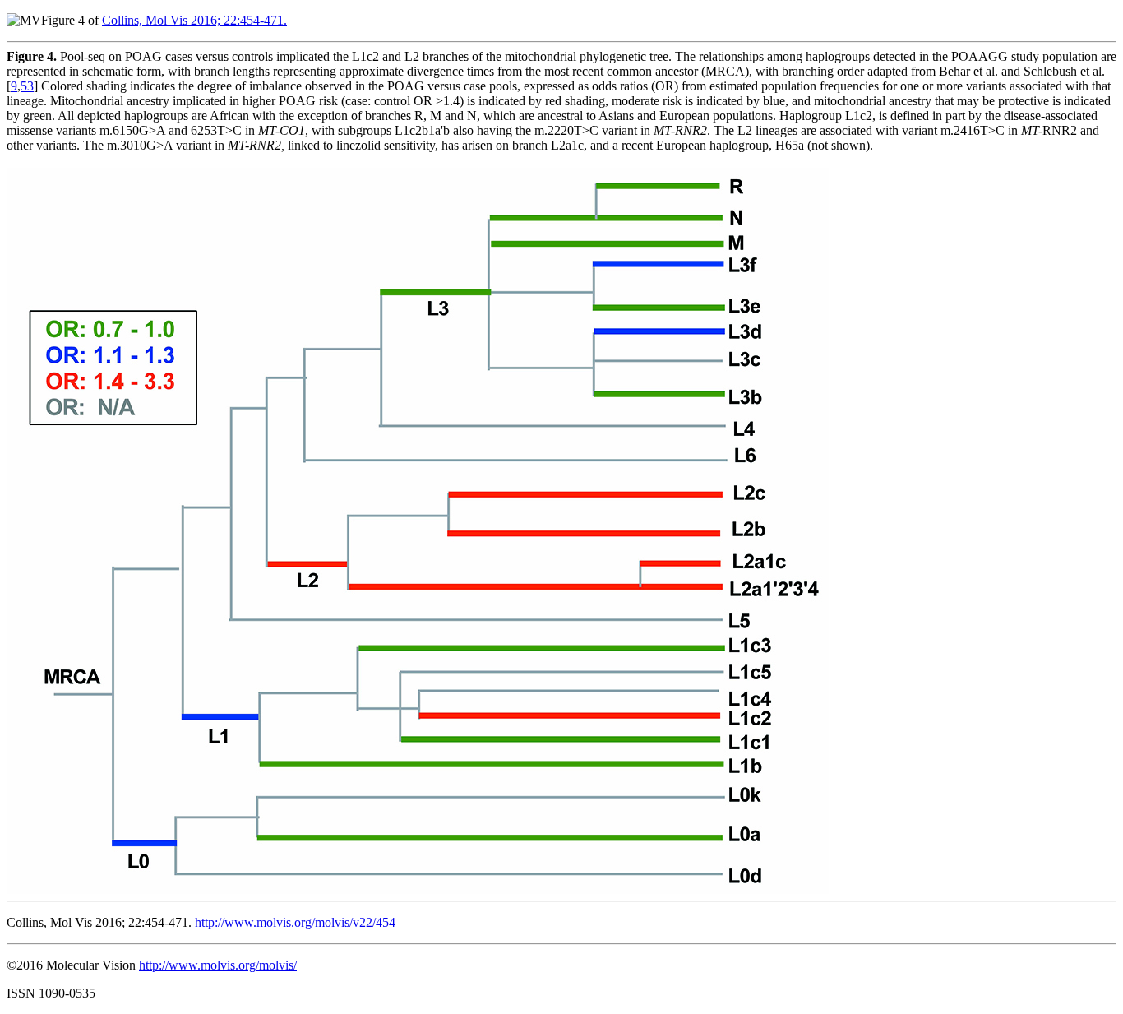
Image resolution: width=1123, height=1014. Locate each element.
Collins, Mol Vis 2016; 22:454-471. (194, 20)
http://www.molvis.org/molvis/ (218, 965)
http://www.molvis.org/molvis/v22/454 (295, 922)
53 (27, 86)
